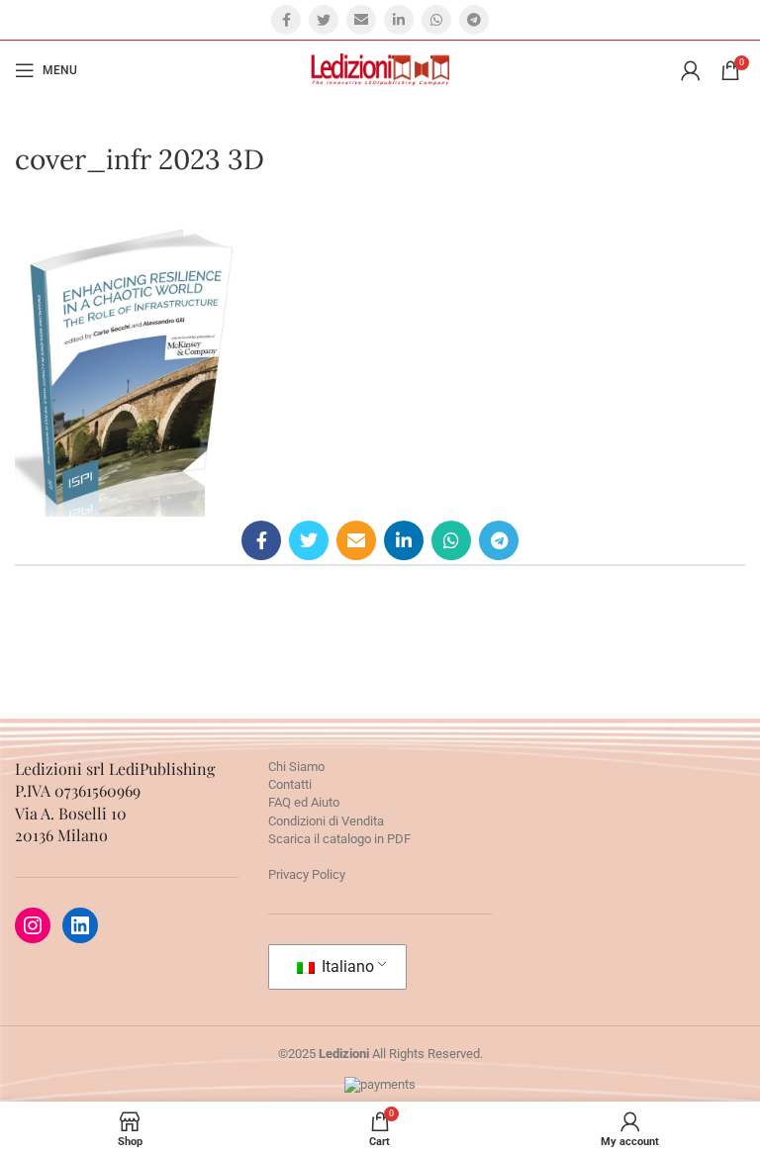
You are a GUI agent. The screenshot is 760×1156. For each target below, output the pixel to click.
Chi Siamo (296, 766)
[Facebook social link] (286, 20)
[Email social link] (361, 20)
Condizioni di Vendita (326, 821)
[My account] (691, 70)
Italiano (346, 966)
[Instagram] (32, 925)
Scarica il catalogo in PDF (339, 838)
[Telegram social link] (474, 20)
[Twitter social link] (323, 20)
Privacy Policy (306, 874)
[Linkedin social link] (399, 20)
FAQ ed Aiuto (303, 802)
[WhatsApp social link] (436, 20)
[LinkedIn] (80, 925)
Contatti (290, 784)
